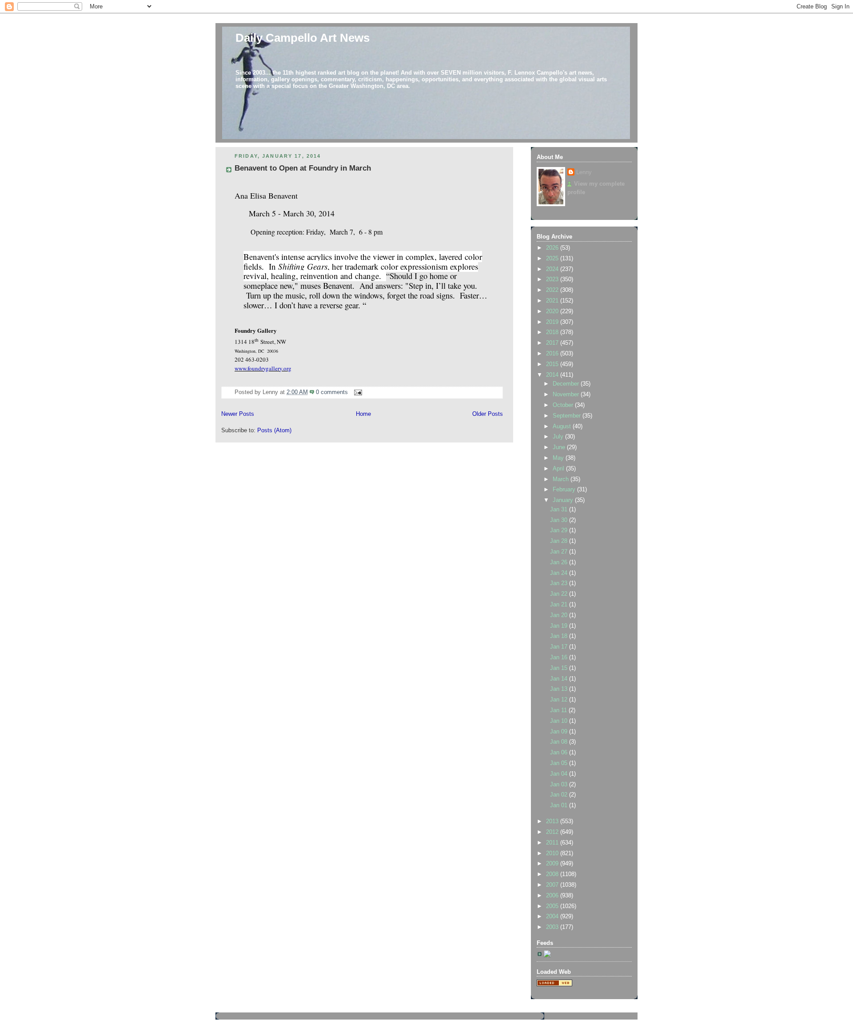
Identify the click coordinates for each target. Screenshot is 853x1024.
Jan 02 (559, 795)
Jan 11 (559, 710)
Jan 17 (559, 647)
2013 (553, 821)
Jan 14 (559, 679)
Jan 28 (559, 541)
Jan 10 (559, 721)
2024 (553, 269)
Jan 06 (559, 752)
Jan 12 (559, 700)
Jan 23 (559, 583)
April (559, 469)
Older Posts (487, 414)
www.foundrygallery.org (263, 368)
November (567, 394)
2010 (553, 853)
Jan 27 (559, 552)
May (559, 458)
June (560, 447)
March (561, 479)
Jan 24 (559, 573)
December (567, 384)
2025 (553, 258)
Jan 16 (559, 657)
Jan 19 (559, 626)
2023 (553, 279)
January (564, 500)
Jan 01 (559, 805)
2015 (553, 364)
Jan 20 (559, 615)
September (567, 416)
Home (363, 414)
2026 (553, 248)
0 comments (332, 392)
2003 (553, 927)
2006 (553, 896)
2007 (553, 885)
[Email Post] (357, 392)
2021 (553, 301)
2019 (553, 322)
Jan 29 (559, 530)
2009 (553, 864)
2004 (553, 916)
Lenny (584, 172)
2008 (553, 874)
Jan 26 (559, 562)
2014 (553, 375)
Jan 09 (559, 732)
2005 (553, 906)
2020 (553, 311)
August (563, 426)
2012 (553, 832)
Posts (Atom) (274, 430)
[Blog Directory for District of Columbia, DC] (554, 984)
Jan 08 (559, 742)
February (565, 489)
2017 (553, 343)
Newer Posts (237, 414)
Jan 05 (559, 763)
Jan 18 (559, 636)
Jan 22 (559, 594)
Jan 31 (559, 509)
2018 (553, 332)
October (564, 405)
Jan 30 (559, 520)
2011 (553, 843)
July (559, 437)
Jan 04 (559, 774)
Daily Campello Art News (302, 37)
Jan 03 (559, 784)
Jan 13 (559, 689)
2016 (553, 354)
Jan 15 (559, 668)
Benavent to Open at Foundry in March (303, 168)
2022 (553, 290)
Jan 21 (559, 605)
